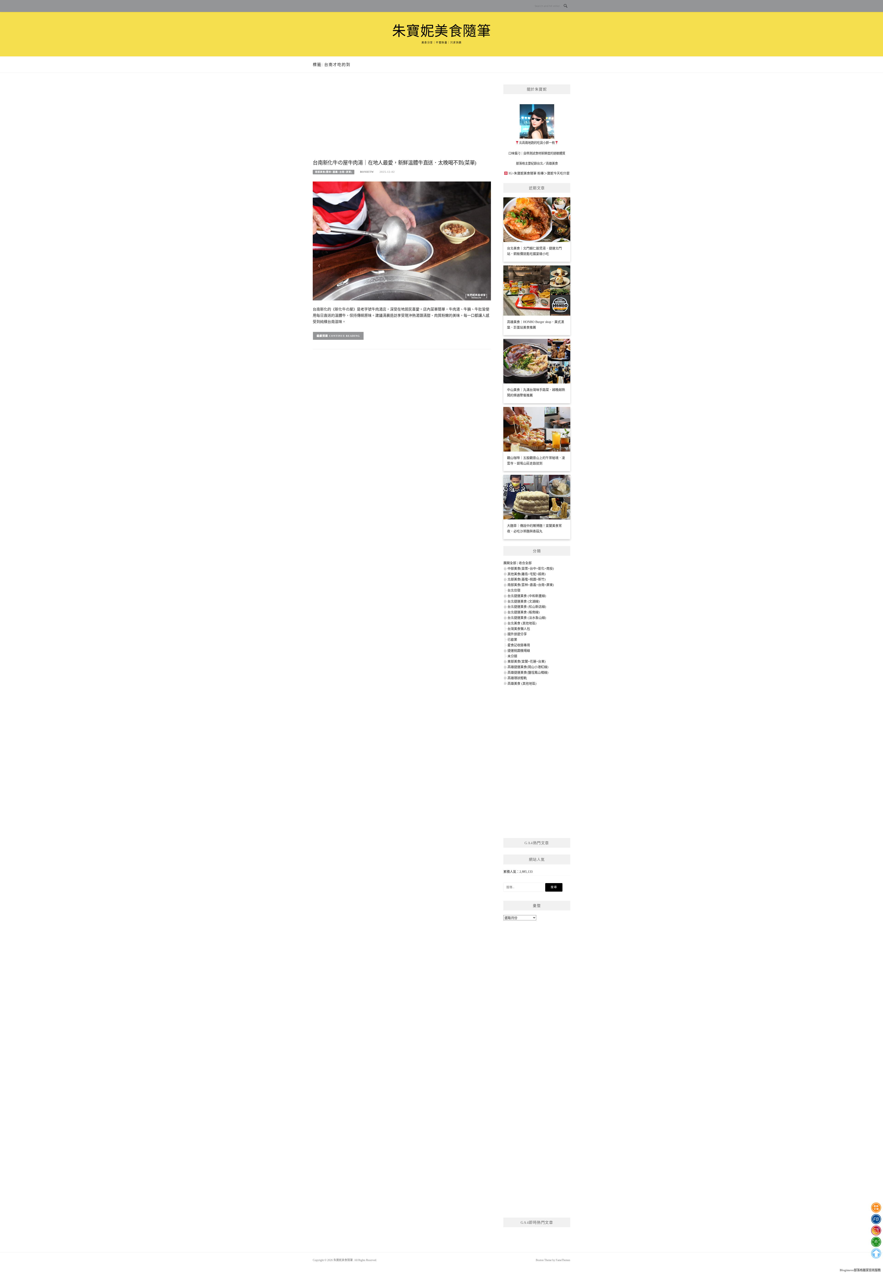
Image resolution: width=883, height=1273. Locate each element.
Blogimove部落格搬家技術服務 (860, 1270)
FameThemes (563, 1260)
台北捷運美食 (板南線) (523, 612)
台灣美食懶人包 (518, 629)
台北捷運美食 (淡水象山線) (526, 617)
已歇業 (512, 639)
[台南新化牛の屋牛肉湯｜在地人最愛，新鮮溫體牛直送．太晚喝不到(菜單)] (402, 240)
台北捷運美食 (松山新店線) (526, 606)
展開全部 (509, 563)
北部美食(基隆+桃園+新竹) (526, 579)
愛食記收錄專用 (518, 645)
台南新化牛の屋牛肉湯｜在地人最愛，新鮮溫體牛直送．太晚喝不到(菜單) (394, 163)
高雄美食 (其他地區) (521, 683)
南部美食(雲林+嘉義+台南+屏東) (333, 172)
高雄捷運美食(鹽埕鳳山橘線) (527, 672)
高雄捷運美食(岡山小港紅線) (527, 667)
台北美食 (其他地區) (521, 623)
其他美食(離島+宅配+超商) (526, 574)
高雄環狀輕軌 (517, 678)
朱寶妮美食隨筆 (441, 31)
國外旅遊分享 (517, 634)
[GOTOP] (876, 1253)
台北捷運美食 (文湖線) (523, 601)
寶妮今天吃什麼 (558, 173)
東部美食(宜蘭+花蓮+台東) (526, 661)
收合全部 (525, 563)
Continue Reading (344, 335)
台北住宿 (513, 590)
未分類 (512, 656)
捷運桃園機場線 (518, 650)
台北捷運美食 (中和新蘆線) (526, 596)
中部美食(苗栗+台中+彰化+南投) (530, 568)
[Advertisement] (402, 121)
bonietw (367, 171)
